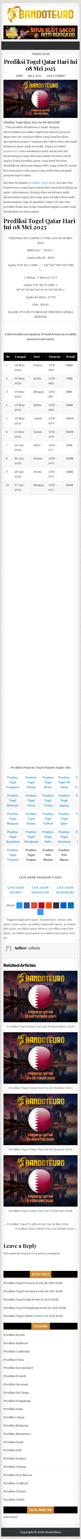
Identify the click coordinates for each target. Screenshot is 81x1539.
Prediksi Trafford (15, 1483)
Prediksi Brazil (13, 1335)
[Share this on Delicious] (40, 912)
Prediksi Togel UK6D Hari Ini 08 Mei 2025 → (46, 1228)
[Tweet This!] (19, 905)
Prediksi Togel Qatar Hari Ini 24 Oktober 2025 (41, 1088)
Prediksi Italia (13, 1409)
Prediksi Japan (13, 1417)
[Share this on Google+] (34, 905)
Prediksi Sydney (14, 1458)
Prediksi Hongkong (16, 1401)
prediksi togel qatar (42, 182)
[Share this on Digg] (63, 905)
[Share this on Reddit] (49, 905)
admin (19, 76)
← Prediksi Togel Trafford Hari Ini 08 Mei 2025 (36, 1224)
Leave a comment (56, 76)
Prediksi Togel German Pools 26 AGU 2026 (33, 1291)
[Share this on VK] (56, 905)
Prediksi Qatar (40, 54)
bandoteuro (11, 151)
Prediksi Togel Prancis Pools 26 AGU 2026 (32, 1283)
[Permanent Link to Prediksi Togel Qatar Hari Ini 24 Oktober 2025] (40, 1058)
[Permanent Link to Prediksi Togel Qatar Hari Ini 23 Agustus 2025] (40, 1119)
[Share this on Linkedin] (71, 905)
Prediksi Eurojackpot (18, 1367)
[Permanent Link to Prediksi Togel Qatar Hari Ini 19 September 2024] (40, 996)
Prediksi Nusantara (16, 1433)
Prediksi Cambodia (16, 1351)
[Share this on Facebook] (27, 905)
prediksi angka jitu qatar (45, 924)
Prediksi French (14, 1376)
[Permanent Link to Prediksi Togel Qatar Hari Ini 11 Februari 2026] (40, 1181)
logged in (27, 1253)
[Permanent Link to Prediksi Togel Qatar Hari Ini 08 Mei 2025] (40, 99)
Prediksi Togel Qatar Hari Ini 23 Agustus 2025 (40, 1149)
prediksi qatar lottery (32, 928)
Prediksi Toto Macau (17, 1475)
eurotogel (10, 1517)
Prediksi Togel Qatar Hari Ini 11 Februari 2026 (41, 1210)
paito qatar (19, 924)
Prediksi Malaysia (15, 1425)
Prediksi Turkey (14, 1491)
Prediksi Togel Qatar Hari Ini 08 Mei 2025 (40, 65)
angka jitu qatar (28, 919)
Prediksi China (13, 1359)
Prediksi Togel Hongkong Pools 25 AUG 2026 (34, 1307)
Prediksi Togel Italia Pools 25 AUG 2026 (31, 1299)
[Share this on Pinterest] (41, 905)
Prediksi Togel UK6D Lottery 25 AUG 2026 (33, 1316)
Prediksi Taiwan (14, 1466)
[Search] (77, 45)
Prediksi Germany (16, 1384)
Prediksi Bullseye (15, 1343)
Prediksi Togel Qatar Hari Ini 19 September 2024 (40, 1026)
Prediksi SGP (12, 1450)
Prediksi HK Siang (16, 1392)
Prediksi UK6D (13, 1499)
